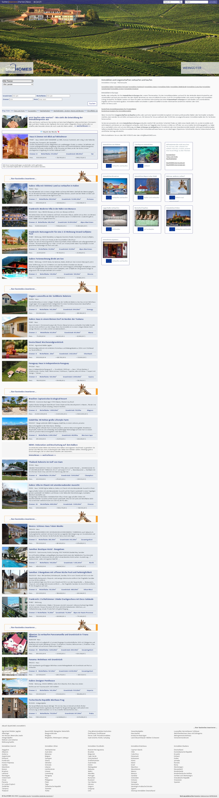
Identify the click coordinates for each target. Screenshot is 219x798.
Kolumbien (6, 767)
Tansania (5, 788)
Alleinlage (5, 733)
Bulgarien (91, 754)
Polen (47, 782)
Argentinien (6, 756)
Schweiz (134, 779)
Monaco (134, 773)
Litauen (47, 771)
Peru (46, 777)
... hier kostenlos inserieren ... (23, 178)
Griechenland (93, 758)
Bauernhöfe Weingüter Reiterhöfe (57, 731)
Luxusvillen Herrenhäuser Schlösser (186, 731)
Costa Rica (135, 754)
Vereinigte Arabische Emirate (141, 786)
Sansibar (134, 775)
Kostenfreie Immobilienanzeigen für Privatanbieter (119, 109)
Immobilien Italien (108, 86)
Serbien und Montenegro (183, 775)
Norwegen (6, 775)
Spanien (177, 782)
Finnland (5, 758)
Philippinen (49, 779)
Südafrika (5, 786)
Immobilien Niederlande (178, 86)
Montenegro (178, 767)
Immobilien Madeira (181, 746)
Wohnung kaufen (8, 742)
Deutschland (178, 749)
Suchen (5, 2)
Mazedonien (135, 769)
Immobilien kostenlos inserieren (42, 796)
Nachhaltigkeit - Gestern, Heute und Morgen (39, 110)
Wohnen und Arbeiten (10, 739)
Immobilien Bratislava (139, 746)
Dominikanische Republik (183, 751)
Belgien (47, 756)
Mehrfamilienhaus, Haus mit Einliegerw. (188, 733)
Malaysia (91, 769)
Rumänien (91, 777)
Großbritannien (93, 760)
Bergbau (48, 735)
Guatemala (92, 762)
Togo (47, 784)
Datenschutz (205, 796)
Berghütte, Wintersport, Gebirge (56, 737)
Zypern (133, 788)
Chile (133, 751)
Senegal (134, 782)
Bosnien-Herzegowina (96, 749)
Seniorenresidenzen (181, 737)
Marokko (91, 773)
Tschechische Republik (53, 786)
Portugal (91, 775)
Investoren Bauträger (139, 735)
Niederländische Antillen (183, 773)
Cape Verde (92, 756)
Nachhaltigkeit (15, 110)
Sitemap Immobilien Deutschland (143, 790)
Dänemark (135, 756)
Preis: (36, 99)
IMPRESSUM (213, 796)
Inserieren (13, 2)
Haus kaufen (135, 733)
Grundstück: (7, 95)
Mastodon (197, 796)
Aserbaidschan (50, 749)
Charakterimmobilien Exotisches (99, 731)
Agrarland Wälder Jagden (11, 731)
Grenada (48, 764)
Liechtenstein (50, 769)
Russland (91, 779)
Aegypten (5, 749)
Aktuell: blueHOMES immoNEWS (14, 725)
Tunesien (48, 788)
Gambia (5, 764)
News (28, 2)
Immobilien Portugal (121, 86)
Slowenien (178, 779)
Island (133, 762)
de (35, 2)
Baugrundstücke (51, 733)
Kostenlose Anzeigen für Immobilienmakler (116, 111)
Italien (176, 758)
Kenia (176, 764)
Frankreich (6, 760)
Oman (4, 779)
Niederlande (178, 771)
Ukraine (91, 784)
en (38, 2)
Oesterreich (6, 777)
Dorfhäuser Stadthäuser (97, 733)
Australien (48, 751)
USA (89, 790)
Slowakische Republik (181, 777)
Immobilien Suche (25, 796)
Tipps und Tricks (172, 156)
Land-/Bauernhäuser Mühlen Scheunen (145, 737)
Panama (5, 782)
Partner (22, 2)
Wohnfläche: (41, 95)
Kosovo (4, 769)
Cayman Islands (136, 749)
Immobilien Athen (51, 746)
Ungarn (91, 786)
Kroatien (5, 771)
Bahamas (48, 754)
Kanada (177, 762)
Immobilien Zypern (117, 88)
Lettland (5, 773)
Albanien (5, 751)
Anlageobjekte (7, 737)
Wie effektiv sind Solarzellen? (68, 110)
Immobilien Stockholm (96, 746)
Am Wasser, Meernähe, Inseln (12, 735)
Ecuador (177, 754)
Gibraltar (48, 762)
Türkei (47, 790)
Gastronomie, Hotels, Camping (99, 737)
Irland (133, 760)
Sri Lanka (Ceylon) (8, 784)
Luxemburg (49, 773)
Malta (90, 771)
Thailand (5, 790)
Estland (176, 756)
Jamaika (177, 760)
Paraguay (48, 775)
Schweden (135, 777)
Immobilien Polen (164, 86)
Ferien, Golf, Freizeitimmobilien (99, 735)
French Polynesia (8, 762)
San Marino (92, 782)
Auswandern (170, 154)
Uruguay (91, 788)
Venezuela (135, 784)
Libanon (48, 767)
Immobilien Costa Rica (194, 86)
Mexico (133, 771)
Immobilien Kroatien (131, 88)
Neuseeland (178, 769)
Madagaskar (92, 767)
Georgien (48, 758)
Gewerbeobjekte (137, 731)
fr (41, 2)
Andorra (5, 754)
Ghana (47, 760)
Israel (133, 764)
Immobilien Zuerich (9, 746)
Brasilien (91, 751)
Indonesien (135, 758)
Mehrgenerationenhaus (182, 735)
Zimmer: (6, 99)
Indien (90, 764)
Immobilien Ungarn (151, 86)
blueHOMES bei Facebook (175, 162)
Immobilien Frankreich (136, 86)
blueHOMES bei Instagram (175, 164)
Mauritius (134, 767)
